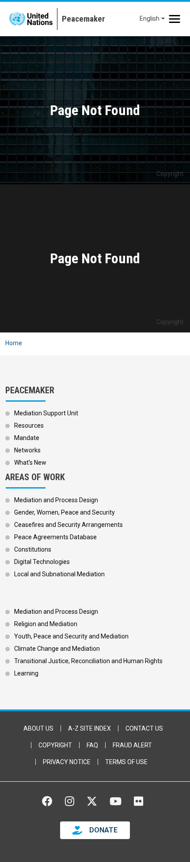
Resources (29, 425)
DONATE (103, 830)
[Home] (81, 19)
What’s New (30, 462)
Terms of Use (126, 762)
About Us (38, 728)
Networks (27, 450)
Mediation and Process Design (56, 500)
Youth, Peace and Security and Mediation (71, 636)
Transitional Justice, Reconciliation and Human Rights (88, 660)
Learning (26, 673)
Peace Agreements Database (55, 537)
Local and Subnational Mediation (59, 574)
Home (13, 343)
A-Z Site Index (89, 728)
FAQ (92, 745)
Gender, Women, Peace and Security (64, 512)
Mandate (26, 437)
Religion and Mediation (45, 623)
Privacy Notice (67, 762)
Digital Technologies (42, 561)
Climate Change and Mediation (57, 648)
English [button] (150, 18)
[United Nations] (31, 19)
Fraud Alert (132, 745)
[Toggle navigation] (174, 19)
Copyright (55, 745)
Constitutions (32, 549)
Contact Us (144, 728)
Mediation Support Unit (46, 413)
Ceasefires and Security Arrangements (68, 524)
